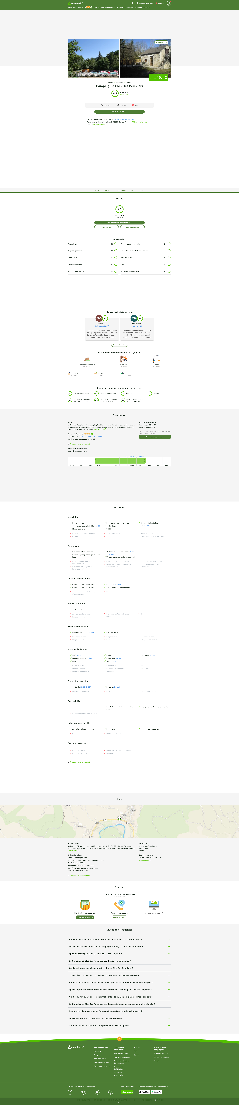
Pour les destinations (122, 1057)
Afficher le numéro (119, 917)
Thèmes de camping (125, 7)
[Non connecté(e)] (168, 3)
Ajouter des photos (132, 227)
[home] (76, 1047)
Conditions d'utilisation (82, 1100)
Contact (137, 1055)
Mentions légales (99, 1100)
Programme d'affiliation (118, 1068)
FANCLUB (97, 1051)
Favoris (160, 3)
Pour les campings (121, 1053)
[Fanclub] (88, 7)
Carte (80, 7)
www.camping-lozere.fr (154, 913)
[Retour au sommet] (119, 1039)
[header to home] (76, 3)
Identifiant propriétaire (118, 1074)
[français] (132, 3)
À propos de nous (161, 1053)
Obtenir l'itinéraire (145, 860)
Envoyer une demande (118, 111)
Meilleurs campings (142, 7)
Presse (156, 1061)
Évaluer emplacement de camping (118, 222)
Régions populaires (101, 1062)
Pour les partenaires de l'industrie (121, 1062)
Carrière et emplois (161, 1057)
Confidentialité (112, 1100)
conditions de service (145, 1100)
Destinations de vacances (105, 7)
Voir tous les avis (118, 345)
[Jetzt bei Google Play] (156, 1092)
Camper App (99, 1055)
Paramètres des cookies (127, 1100)
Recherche (72, 7)
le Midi (102, 124)
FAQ (135, 1051)
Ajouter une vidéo (106, 227)
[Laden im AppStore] (144, 1092)
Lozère (96, 124)
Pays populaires (100, 1058)
